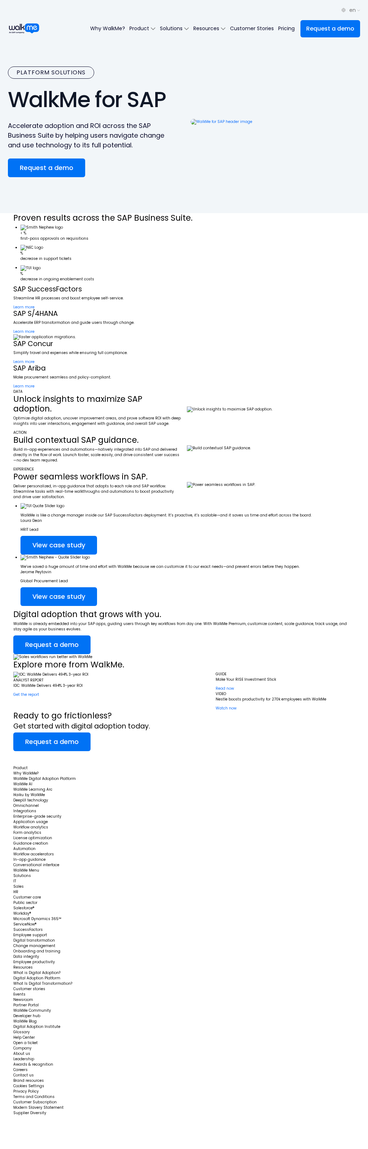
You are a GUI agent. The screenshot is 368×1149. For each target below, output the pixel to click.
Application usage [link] (30, 821)
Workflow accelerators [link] (33, 854)
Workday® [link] (22, 913)
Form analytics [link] (27, 832)
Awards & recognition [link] (33, 1064)
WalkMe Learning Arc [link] (32, 789)
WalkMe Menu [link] (26, 870)
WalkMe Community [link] (32, 1010)
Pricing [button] (286, 28)
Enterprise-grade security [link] (37, 816)
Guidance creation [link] (30, 843)
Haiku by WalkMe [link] (29, 795)
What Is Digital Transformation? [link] (42, 983)
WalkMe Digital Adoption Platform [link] (44, 778)
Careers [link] (20, 1069)
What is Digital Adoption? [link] (36, 972)
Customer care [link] (27, 897)
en (353, 10)
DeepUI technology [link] (30, 800)
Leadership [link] (23, 1059)
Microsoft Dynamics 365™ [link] (37, 919)
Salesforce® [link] (23, 908)
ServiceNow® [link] (25, 924)
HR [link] (15, 892)
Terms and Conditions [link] (34, 1096)
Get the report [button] (26, 694)
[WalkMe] (24, 28)
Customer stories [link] (29, 989)
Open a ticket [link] (25, 1042)
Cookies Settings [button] (28, 1086)
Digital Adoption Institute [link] (36, 1026)
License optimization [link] (32, 838)
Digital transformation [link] (34, 940)
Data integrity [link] (26, 956)
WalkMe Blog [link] (25, 1021)
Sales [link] (18, 886)
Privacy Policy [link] (26, 1091)
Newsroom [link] (23, 999)
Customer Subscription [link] (35, 1102)
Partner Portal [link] (26, 1005)
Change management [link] (34, 945)
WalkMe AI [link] (22, 784)
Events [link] (19, 994)
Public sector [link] (25, 902)
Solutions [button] (172, 28)
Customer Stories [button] (252, 28)
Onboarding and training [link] (36, 951)
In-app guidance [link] (29, 859)
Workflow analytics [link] (30, 827)
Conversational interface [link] (36, 865)
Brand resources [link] (28, 1080)
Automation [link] (24, 848)
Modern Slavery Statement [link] (38, 1107)
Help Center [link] (24, 1037)
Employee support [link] (30, 935)
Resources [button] (207, 28)
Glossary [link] (21, 1032)
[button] (330, 28)
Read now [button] (225, 688)
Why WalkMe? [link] (25, 773)
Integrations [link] (24, 811)
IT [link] (14, 881)
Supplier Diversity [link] (29, 1113)
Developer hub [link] (26, 1016)
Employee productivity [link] (34, 962)
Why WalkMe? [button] (107, 28)
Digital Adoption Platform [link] (36, 978)
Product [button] (140, 28)
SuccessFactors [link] (28, 929)
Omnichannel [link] (26, 805)
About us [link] (21, 1053)
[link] (34, 758)
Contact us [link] (23, 1075)
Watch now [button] (226, 708)
